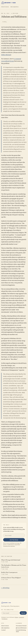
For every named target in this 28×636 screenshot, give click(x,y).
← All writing (5, 588)
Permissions (4, 618)
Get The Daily (14, 540)
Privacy (16, 617)
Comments (21, 617)
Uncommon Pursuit (21, 625)
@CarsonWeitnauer (21, 628)
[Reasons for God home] (14, 2)
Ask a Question (14, 6)
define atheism (6, 55)
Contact (3, 630)
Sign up (23, 613)
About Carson (5, 6)
